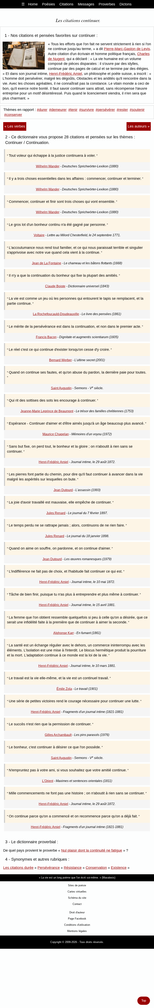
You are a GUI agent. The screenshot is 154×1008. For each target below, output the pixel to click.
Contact (77, 903)
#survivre (86, 110)
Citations (66, 4)
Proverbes (107, 4)
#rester (122, 110)
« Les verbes (14, 126)
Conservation (96, 868)
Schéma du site (77, 897)
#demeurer (58, 110)
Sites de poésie (77, 885)
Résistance (73, 868)
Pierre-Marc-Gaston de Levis (127, 49)
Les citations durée (18, 868)
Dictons (126, 4)
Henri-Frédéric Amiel (65, 74)
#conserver (13, 115)
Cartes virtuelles (77, 891)
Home (33, 4)
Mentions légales (77, 931)
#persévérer (105, 110)
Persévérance (48, 868)
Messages (86, 4)
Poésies (48, 4)
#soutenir (137, 110)
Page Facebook (77, 918)
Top (143, 1000)
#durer (42, 110)
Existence (119, 868)
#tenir (72, 110)
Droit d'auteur (77, 912)
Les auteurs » (139, 126)
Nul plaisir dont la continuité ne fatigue (91, 850)
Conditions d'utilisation (77, 924)
